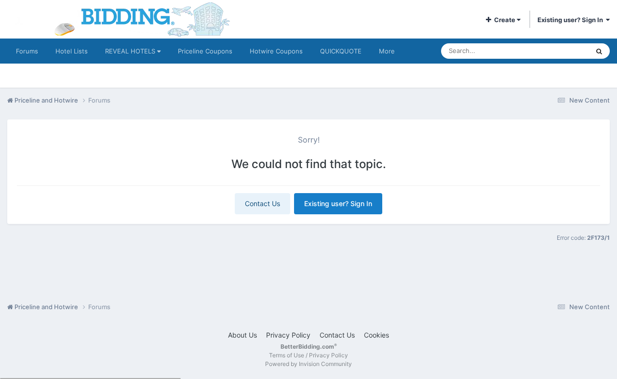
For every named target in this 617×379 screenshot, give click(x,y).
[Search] (599, 51)
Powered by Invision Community (308, 363)
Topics (567, 50)
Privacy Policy (288, 335)
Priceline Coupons (205, 51)
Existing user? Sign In (571, 20)
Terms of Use (286, 355)
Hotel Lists (71, 51)
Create (504, 20)
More (387, 51)
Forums (27, 51)
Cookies (376, 335)
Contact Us (262, 203)
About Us (242, 335)
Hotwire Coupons (276, 51)
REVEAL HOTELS (131, 51)
